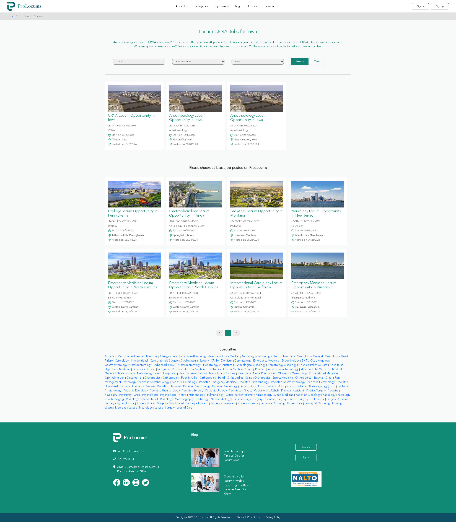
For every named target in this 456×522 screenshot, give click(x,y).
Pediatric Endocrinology (254, 382)
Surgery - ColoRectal (311, 399)
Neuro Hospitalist (165, 373)
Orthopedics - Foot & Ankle (180, 377)
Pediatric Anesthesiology (153, 382)
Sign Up (440, 6)
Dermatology (242, 360)
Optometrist (134, 377)
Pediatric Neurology (224, 386)
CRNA (215, 360)
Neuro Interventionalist (192, 373)
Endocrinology (290, 360)
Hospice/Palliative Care (313, 365)
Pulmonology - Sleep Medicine (274, 395)
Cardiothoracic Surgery (164, 360)
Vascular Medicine (115, 407)
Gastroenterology (116, 365)
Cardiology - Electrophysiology (275, 356)
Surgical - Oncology (273, 403)
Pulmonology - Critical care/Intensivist (230, 395)
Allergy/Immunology (172, 356)
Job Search (252, 6)
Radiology (329, 395)
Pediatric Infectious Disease (137, 386)
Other (328, 377)
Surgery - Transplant (223, 403)
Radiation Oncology (308, 395)
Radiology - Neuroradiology (213, 399)
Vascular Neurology (140, 407)
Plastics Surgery (316, 390)
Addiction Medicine (117, 356)
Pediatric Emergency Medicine (218, 382)
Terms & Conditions (248, 517)
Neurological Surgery (222, 373)
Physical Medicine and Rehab (261, 390)
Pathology (129, 382)
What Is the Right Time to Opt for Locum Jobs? (234, 456)
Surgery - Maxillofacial (170, 403)
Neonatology (126, 373)
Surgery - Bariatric (264, 399)
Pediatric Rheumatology (165, 390)
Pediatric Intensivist (169, 386)
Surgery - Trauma (247, 403)
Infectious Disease (144, 369)
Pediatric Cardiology (184, 382)
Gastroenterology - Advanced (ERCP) (152, 365)
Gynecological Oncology (249, 365)
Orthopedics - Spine (239, 377)
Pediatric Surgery (192, 390)
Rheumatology (242, 399)
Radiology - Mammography (177, 399)
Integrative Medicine (170, 369)
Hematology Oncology (282, 365)
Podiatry (333, 390)
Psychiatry (111, 395)
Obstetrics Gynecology (292, 373)
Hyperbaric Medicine (117, 369)
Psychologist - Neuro (173, 395)
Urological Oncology (317, 403)
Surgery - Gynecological (119, 403)
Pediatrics (235, 390)
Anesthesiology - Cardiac (223, 356)
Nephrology (144, 373)
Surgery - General (337, 399)
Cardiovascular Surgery (195, 360)
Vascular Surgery (165, 407)
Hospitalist (336, 365)
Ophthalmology (114, 377)
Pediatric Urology (216, 390)
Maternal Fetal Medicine (315, 369)
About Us (181, 6)
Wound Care (184, 407)
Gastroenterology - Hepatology (198, 365)
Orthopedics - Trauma (309, 377)
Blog (237, 6)
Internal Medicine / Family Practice (244, 369)
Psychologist (150, 395)
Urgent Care (294, 403)
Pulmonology (196, 395)
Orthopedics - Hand (212, 377)
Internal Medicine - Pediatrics (203, 369)
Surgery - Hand (145, 403)
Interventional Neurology (282, 369)
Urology (337, 403)
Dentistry (226, 360)
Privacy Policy (273, 517)
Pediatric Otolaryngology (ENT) (315, 386)
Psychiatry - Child (129, 395)
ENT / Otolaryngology (316, 360)
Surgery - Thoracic (197, 403)
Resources (271, 6)
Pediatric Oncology (251, 386)
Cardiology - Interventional (131, 360)
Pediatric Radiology (135, 390)
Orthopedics (152, 377)
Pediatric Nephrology (196, 386)
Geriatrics (226, 365)
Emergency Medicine (266, 360)
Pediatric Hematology (321, 382)
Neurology (244, 373)
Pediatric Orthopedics (280, 386)
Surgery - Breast (287, 399)
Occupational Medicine (323, 373)
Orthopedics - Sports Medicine (273, 377)
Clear (317, 61)
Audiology (247, 356)
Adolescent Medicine (144, 356)
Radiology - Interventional (142, 399)
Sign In (420, 6)
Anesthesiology (196, 356)
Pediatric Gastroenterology (288, 382)
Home (10, 16)
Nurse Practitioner (264, 373)
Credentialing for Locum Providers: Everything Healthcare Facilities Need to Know (237, 485)
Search (300, 61)
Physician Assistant (292, 390)
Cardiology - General (310, 356)
